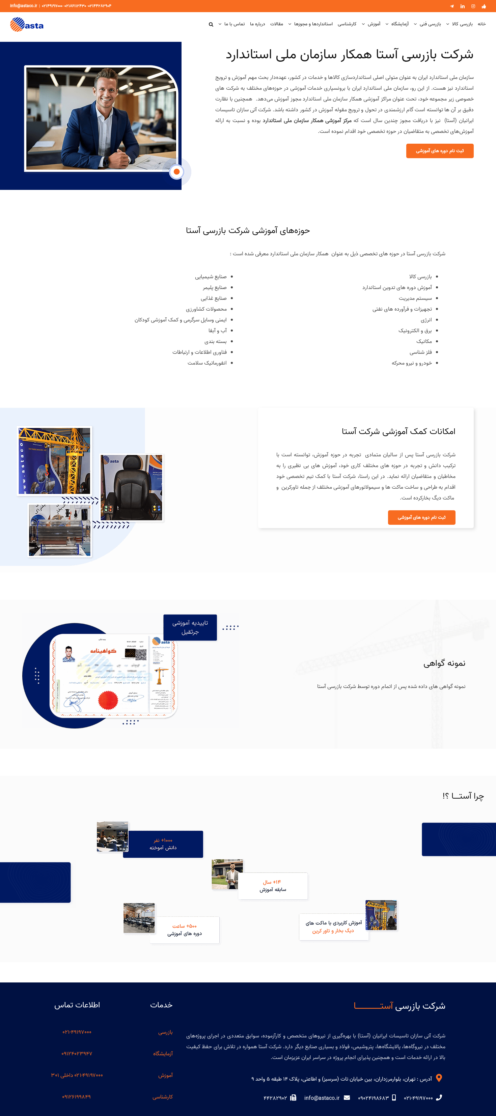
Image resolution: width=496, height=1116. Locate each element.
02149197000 (52, 6)
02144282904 (99, 6)
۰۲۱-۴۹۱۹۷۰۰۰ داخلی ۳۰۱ (77, 1075)
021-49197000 (76, 1032)
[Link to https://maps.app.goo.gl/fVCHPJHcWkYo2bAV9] (439, 1078)
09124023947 (76, 1054)
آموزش (165, 1075)
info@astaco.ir (23, 6)
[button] (211, 24)
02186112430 (75, 6)
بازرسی (165, 1032)
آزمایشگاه (163, 1054)
